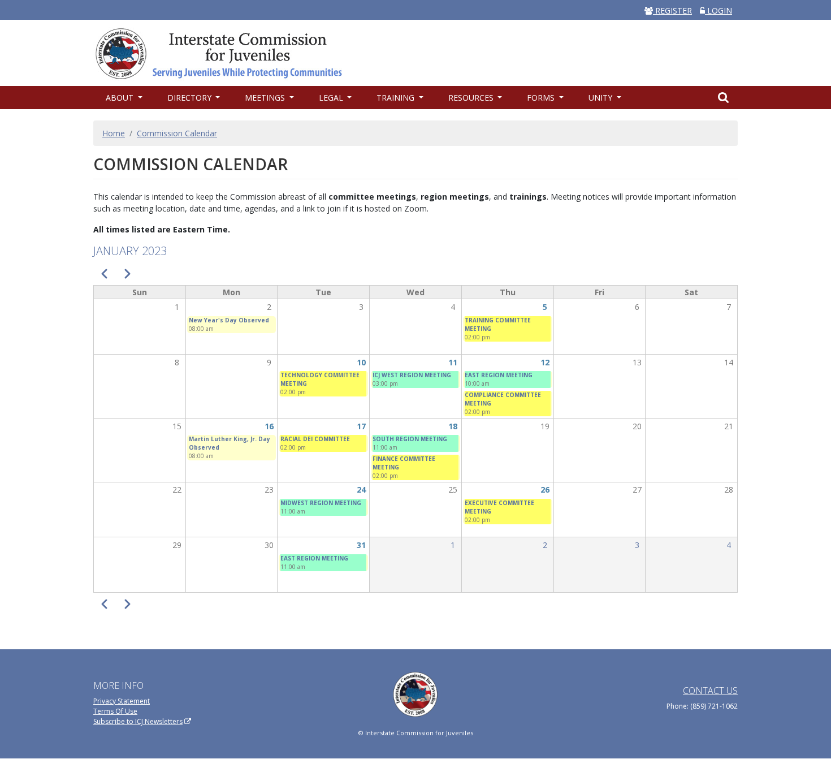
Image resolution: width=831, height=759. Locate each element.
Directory (190, 97)
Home (113, 133)
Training (396, 97)
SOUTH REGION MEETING (410, 439)
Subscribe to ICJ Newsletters (138, 721)
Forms (542, 97)
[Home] (224, 53)
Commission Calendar (177, 133)
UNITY (601, 97)
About (121, 97)
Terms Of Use (115, 711)
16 (269, 426)
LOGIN (718, 10)
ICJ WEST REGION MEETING (412, 375)
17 (361, 426)
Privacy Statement (121, 701)
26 (544, 489)
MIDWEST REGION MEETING (320, 503)
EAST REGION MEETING (499, 375)
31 (361, 545)
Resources (472, 97)
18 (452, 426)
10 (361, 362)
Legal (332, 97)
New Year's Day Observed (229, 320)
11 (452, 362)
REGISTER (672, 10)
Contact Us (710, 690)
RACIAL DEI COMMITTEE (315, 439)
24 (361, 489)
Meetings (266, 97)
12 (544, 362)
